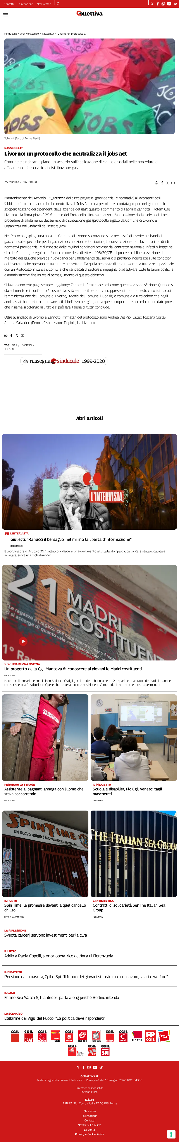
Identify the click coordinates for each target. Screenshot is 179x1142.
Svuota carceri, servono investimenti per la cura (45, 935)
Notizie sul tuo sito (89, 1125)
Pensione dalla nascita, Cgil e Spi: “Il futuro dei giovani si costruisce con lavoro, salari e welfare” (86, 976)
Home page (10, 33)
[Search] (58, 4)
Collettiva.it (89, 1076)
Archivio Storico (29, 33)
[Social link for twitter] (152, 3)
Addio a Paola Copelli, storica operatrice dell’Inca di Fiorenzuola (58, 955)
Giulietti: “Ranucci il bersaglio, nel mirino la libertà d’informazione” (71, 539)
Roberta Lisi (16, 546)
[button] (156, 183)
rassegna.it (48, 33)
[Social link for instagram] (163, 3)
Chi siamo (90, 1111)
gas (14, 345)
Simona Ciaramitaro (14, 917)
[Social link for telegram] (175, 3)
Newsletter (44, 4)
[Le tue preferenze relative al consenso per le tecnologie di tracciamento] (171, 1134)
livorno (26, 345)
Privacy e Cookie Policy (89, 1134)
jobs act (10, 349)
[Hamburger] (5, 14)
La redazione (25, 4)
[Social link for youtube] (169, 3)
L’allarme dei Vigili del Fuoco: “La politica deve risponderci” (54, 1018)
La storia (89, 1129)
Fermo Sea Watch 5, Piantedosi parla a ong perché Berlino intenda (61, 997)
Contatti (9, 4)
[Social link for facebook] (157, 3)
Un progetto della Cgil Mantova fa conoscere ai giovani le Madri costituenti (73, 668)
